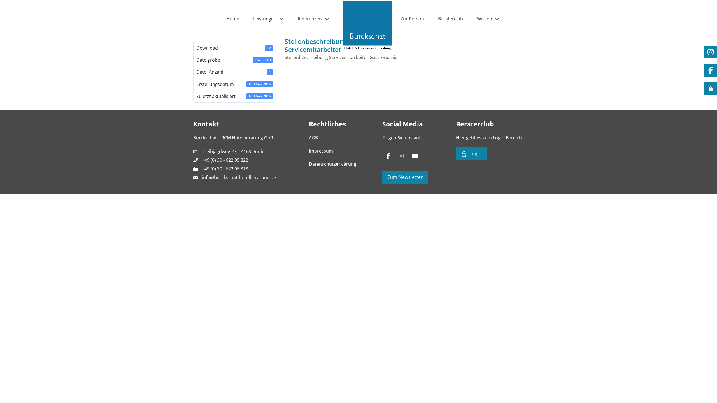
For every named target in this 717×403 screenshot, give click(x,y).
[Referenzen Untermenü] (327, 19)
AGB (313, 138)
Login (475, 154)
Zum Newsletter (405, 177)
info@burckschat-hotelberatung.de (239, 177)
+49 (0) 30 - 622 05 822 (225, 160)
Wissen (484, 19)
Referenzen (310, 19)
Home (232, 19)
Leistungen (264, 19)
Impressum (321, 151)
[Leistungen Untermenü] (281, 19)
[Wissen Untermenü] (497, 19)
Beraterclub (450, 19)
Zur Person (412, 19)
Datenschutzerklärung (332, 164)
